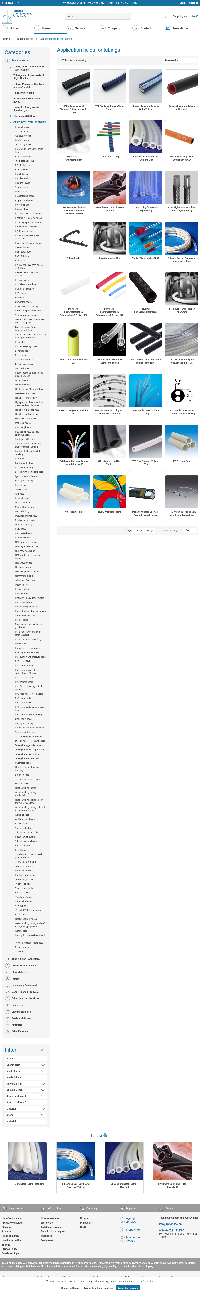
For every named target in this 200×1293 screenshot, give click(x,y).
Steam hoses (21, 187)
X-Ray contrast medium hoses (29, 727)
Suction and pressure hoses (28, 736)
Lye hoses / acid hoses (26, 476)
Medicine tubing (22, 502)
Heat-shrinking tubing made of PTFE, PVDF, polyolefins (30, 925)
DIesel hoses (21, 191)
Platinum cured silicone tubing (29, 598)
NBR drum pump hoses (26, 542)
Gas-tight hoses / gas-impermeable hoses (26, 328)
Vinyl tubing (21, 906)
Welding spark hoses (25, 819)
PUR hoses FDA (22, 661)
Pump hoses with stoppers (28, 648)
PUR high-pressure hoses (27, 652)
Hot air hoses (21, 380)
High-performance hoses (27, 410)
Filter (11, 1050)
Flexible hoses (22, 280)
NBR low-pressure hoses (27, 571)
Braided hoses (22, 774)
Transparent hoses (24, 866)
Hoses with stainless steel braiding (27, 769)
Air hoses (19, 494)
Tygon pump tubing (24, 888)
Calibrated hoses (23, 763)
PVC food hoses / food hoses (29, 694)
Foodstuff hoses (23, 537)
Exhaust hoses (22, 127)
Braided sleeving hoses (26, 346)
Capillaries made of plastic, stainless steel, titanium (28, 445)
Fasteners (17, 1005)
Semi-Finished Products (25, 991)
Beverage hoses (22, 351)
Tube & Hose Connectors (26, 959)
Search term (13, 1064)
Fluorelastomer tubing (26, 284)
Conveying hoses (23, 302)
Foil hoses (20, 297)
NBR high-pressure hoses (27, 546)
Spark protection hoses (26, 315)
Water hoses (21, 931)
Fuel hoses (20, 458)
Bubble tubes (21, 174)
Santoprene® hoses (24, 732)
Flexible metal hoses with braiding (27, 274)
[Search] (128, 16)
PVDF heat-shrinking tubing (28, 714)
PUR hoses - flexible (24, 665)
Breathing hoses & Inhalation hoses (29, 150)
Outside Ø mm (14, 1083)
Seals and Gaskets (22, 1018)
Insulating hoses (23, 427)
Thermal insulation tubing (27, 779)
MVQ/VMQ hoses (23, 533)
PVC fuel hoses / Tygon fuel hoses (28, 688)
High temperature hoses (26, 414)
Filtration (17, 1024)
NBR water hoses (23, 563)
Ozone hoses (21, 584)
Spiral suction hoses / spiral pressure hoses (28, 856)
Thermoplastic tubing (25, 862)
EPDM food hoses (23, 231)
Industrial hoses (23, 423)
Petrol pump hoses (24, 947)
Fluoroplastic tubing (25, 289)
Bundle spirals (22, 178)
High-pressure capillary (26, 398)
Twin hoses (20, 951)
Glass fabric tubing (24, 359)
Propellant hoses (23, 870)
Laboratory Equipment (24, 985)
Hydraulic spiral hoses (25, 418)
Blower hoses (21, 342)
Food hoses (20, 485)
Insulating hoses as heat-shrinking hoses (27, 433)
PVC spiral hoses (23, 702)
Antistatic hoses (23, 136)
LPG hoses (20, 293)
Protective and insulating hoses (27, 100)
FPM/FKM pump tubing (26, 306)
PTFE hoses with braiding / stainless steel (28, 633)
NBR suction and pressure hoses (27, 557)
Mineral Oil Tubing (23, 524)
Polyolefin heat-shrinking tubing (30, 611)
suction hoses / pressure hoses (30, 741)
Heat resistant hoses (25, 393)
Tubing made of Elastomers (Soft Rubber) (28, 68)
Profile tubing (21, 620)
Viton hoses (21, 914)
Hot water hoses (23, 384)
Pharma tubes (22, 593)
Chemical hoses (22, 183)
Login (182, 2)
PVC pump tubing (23, 698)
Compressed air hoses (26, 615)
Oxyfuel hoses (22, 140)
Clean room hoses (23, 719)
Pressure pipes (22, 204)
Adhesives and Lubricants (26, 998)
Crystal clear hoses (24, 364)
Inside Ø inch (13, 1077)
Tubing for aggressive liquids (29, 745)
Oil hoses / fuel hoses (25, 580)
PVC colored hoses (24, 682)
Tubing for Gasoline (24, 161)
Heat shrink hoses (23, 92)
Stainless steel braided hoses (29, 213)
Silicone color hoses (24, 828)
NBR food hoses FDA (25, 551)
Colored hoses (22, 247)
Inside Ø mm (13, 1071)
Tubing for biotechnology (27, 754)
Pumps (16, 978)
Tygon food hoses (23, 884)
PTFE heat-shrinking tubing (28, 639)
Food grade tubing (24, 480)
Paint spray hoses (23, 252)
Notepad (193, 2)
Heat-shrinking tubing (25, 788)
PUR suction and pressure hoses (30, 657)
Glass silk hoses (22, 368)
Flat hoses (20, 260)
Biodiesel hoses (22, 169)
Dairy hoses (20, 529)
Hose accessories (23, 783)
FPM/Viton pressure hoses (28, 310)
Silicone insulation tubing (27, 832)
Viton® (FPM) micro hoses (28, 910)
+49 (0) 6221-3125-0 (73, 2)
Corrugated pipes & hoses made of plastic (30, 937)
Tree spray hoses (23, 144)
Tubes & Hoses (20, 60)
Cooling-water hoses (25, 463)
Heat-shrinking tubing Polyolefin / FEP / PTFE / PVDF (30, 809)
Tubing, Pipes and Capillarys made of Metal (29, 86)
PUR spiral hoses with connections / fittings (25, 671)
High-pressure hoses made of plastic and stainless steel (29, 404)
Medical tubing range (25, 507)
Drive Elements (20, 1031)
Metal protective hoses (26, 516)
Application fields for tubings (29, 121)
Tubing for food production (28, 758)
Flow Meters (19, 972)
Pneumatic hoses (23, 602)
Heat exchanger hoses (26, 919)
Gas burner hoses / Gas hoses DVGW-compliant (29, 321)
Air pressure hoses (24, 200)
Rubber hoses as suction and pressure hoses (29, 374)
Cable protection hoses (26, 439)
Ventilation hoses (23, 897)
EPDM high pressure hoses (28, 222)
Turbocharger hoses (25, 879)
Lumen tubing (22, 498)
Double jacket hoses (24, 196)
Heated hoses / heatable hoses (30, 389)
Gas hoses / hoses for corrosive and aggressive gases (30, 336)
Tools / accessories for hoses (29, 943)
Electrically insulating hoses (28, 218)
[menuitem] (184, 3)
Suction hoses (22, 131)
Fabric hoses (21, 355)
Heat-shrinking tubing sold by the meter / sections (29, 801)
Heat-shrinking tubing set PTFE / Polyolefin (30, 794)
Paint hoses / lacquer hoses (28, 243)
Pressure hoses (22, 209)
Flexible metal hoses (25, 520)
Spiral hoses (21, 850)
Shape (10, 1058)
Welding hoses (22, 815)
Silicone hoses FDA (24, 845)
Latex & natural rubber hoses (29, 472)
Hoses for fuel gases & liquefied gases (26, 109)
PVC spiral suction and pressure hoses (30, 708)
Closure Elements (21, 1011)
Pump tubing (21, 643)
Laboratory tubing (24, 467)
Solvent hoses (22, 489)
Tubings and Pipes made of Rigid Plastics (28, 77)
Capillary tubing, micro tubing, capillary (29, 453)
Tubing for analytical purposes (29, 749)
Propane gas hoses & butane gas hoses (29, 626)
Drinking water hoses (25, 875)
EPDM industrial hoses (26, 226)
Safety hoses (21, 823)
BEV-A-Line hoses (23, 165)
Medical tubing (22, 511)
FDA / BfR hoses (23, 256)
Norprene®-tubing (24, 576)
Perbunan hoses (23, 589)
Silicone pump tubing (25, 837)
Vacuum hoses (22, 892)
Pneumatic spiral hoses (26, 606)
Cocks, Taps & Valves (24, 965)
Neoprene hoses (23, 567)
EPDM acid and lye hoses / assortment (28, 237)
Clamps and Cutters (24, 116)
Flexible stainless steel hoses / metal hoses (29, 266)
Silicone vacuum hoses (26, 841)
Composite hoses (23, 901)
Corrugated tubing (24, 723)
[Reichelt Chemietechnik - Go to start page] (17, 17)
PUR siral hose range (25, 677)
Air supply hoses (23, 156)
